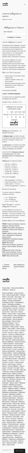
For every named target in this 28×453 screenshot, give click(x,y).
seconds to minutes (18, 427)
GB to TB (8, 340)
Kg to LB (11, 356)
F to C (16, 323)
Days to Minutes (17, 317)
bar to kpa (10, 296)
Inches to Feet (13, 229)
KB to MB (15, 255)
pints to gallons (15, 411)
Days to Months (6, 319)
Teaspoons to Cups (7, 437)
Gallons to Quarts (7, 338)
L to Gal (10, 360)
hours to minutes (7, 345)
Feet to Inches (14, 326)
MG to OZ (19, 379)
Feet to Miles (11, 227)
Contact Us (5, 289)
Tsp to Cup (5, 441)
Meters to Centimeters (16, 371)
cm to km (15, 308)
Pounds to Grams (12, 413)
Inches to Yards (7, 354)
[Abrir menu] (25, 4)
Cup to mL (21, 310)
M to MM (16, 369)
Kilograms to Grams (11, 358)
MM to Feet (19, 399)
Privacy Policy (6, 288)
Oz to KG (7, 409)
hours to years (18, 347)
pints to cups (6, 411)
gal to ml (4, 334)
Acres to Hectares (11, 252)
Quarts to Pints (6, 237)
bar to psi (9, 298)
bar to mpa (18, 296)
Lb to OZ (11, 362)
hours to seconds (7, 347)
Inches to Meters (7, 353)
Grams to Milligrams (8, 341)
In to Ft (9, 349)
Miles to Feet (10, 381)
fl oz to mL (5, 330)
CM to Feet (22, 306)
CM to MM (5, 310)
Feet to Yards (20, 328)
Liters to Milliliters (13, 366)
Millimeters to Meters (15, 394)
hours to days (19, 343)
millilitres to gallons (13, 388)
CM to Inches (7, 308)
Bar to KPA (11, 250)
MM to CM (12, 399)
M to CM (10, 368)
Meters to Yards (20, 377)
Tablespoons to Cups (18, 431)
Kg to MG (18, 356)
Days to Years (16, 321)
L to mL (16, 360)
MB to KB (6, 371)
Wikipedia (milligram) (18, 152)
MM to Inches (6, 401)
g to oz (16, 332)
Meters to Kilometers (8, 375)
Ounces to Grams (11, 405)
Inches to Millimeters (19, 353)
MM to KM (14, 401)
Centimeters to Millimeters (9, 306)
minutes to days (6, 396)
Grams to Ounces (20, 341)
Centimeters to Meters (13, 304)
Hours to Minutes (11, 244)
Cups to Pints (21, 313)
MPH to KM (10, 242)
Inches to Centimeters (8, 351)
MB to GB (9, 255)
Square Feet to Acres (16, 254)
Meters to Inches (17, 373)
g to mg (10, 332)
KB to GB (16, 354)
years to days (11, 444)
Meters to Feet (6, 373)
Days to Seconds (17, 319)
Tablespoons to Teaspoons (14, 235)
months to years (7, 403)
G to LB (4, 332)
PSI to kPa (8, 416)
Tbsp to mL (9, 435)
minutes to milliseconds (9, 398)
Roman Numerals (13, 424)
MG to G (5, 379)
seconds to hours (13, 426)
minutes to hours (18, 396)
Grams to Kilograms (18, 340)
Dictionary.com (9, 154)
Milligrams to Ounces (7, 19)
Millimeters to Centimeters (9, 392)
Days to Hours (7, 317)
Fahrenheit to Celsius (17, 239)
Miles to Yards (14, 383)
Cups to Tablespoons (19, 315)
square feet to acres (8, 429)
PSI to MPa (16, 416)
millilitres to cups (7, 386)
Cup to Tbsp (5, 311)
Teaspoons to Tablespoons (17, 439)
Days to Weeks (12, 246)
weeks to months (11, 442)
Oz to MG (20, 409)
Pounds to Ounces (14, 414)
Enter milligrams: (8, 31)
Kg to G (5, 356)
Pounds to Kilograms (13, 224)
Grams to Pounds (8, 343)
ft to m (17, 330)
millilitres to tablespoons (15, 390)
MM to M (21, 401)
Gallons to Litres (12, 233)
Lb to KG (4, 362)
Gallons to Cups (19, 334)
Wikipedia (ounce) (7, 155)
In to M (15, 349)
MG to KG (12, 379)
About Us (12, 289)
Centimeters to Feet (8, 302)
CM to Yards (13, 310)
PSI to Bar (18, 250)
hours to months (18, 345)
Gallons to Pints (17, 336)
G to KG (22, 330)
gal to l (21, 332)
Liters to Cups (11, 364)
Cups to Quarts (7, 315)
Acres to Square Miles (12, 295)
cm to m (21, 308)
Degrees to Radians (8, 323)
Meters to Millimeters (8, 377)
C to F (15, 298)
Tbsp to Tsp (17, 435)
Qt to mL (13, 418)
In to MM (20, 349)
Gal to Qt (11, 334)
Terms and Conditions (17, 288)
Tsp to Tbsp (13, 441)
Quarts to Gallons (12, 420)
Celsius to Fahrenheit (8, 240)
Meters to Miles (20, 375)
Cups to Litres (12, 313)
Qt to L (8, 418)
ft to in (11, 330)
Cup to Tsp (14, 311)
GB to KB (16, 338)
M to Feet (16, 368)
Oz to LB (13, 409)
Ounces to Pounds (14, 225)
